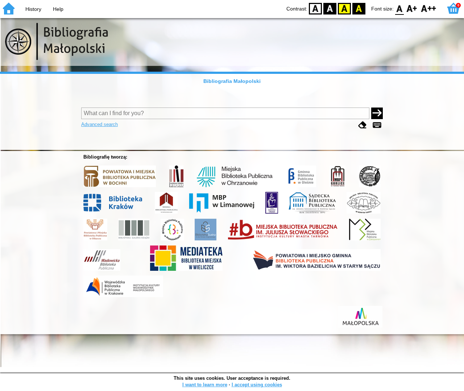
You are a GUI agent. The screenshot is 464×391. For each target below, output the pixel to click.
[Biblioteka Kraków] (114, 213)
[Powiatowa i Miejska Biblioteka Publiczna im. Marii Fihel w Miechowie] (272, 213)
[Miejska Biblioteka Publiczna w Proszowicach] (172, 240)
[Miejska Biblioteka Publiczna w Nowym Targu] (363, 213)
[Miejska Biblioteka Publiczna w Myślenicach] (166, 213)
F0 (399, 8)
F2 (428, 8)
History (33, 9)
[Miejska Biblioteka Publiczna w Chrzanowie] (234, 187)
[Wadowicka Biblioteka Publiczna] (102, 271)
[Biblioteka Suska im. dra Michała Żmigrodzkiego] (205, 240)
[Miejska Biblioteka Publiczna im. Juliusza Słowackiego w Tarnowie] (282, 240)
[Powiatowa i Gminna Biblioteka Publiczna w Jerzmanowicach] (369, 187)
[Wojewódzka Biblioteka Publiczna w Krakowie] (123, 297)
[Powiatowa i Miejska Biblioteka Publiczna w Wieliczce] (186, 271)
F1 (412, 8)
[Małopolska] (360, 328)
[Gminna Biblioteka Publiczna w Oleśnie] (301, 187)
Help (58, 9)
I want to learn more (204, 384)
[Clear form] (362, 125)
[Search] (377, 113)
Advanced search (99, 124)
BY (359, 8)
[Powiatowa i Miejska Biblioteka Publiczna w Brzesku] (176, 187)
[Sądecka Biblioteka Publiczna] (312, 213)
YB (344, 8)
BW (330, 8)
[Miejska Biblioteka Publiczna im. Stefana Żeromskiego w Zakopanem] (364, 240)
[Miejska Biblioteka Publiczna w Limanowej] (221, 213)
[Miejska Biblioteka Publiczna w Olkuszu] (95, 240)
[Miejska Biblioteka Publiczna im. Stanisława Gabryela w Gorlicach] (337, 187)
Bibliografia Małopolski (232, 81)
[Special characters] (377, 125)
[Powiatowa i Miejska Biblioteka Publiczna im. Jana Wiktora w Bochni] (120, 187)
